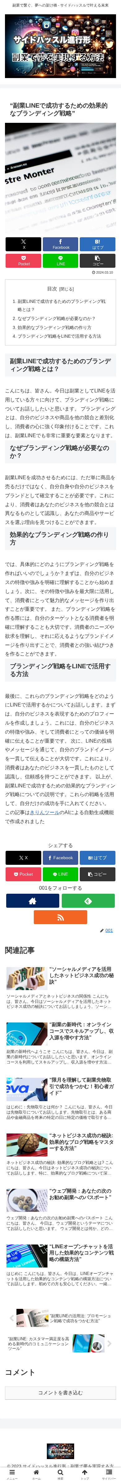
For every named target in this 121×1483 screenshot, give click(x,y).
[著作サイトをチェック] (33, 901)
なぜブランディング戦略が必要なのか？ (57, 318)
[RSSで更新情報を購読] (60, 917)
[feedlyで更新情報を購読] (88, 901)
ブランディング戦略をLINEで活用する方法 (59, 336)
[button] (97, 261)
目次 (52, 288)
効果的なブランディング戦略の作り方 (55, 327)
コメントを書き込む (60, 1392)
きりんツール (45, 812)
